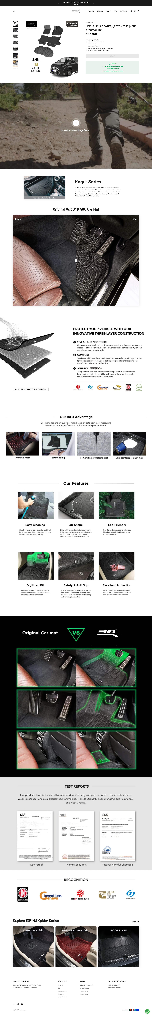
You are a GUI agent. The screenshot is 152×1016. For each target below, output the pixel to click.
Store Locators (62, 991)
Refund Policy (84, 994)
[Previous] (58, 3)
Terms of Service (85, 988)
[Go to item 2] (15, 30)
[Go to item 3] (15, 36)
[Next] (93, 3)
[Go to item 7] (15, 63)
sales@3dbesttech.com (114, 987)
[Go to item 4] (15, 43)
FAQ (115, 11)
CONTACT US (123, 11)
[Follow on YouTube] (22, 1004)
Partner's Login (62, 997)
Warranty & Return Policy (87, 985)
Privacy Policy (84, 991)
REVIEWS (108, 11)
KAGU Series (89, 22)
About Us (60, 985)
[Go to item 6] (15, 56)
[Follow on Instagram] (18, 1004)
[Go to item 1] (15, 24)
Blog (59, 988)
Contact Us (61, 994)
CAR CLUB (100, 11)
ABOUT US (91, 11)
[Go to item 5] (15, 49)
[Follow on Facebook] (14, 1004)
